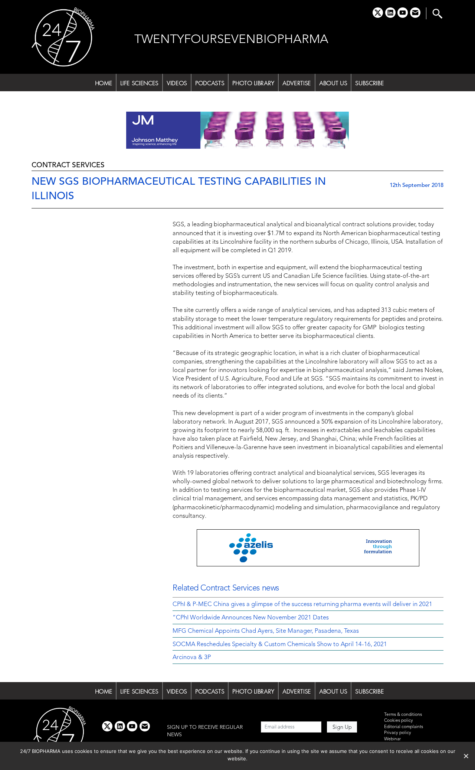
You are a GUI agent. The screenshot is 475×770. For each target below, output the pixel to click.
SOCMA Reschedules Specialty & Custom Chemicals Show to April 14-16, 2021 (280, 645)
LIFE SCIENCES (139, 83)
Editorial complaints (403, 727)
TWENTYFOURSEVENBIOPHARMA (231, 40)
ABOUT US (333, 83)
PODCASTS (209, 83)
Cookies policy (398, 720)
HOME (103, 83)
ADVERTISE (296, 83)
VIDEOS (177, 83)
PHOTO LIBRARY (253, 83)
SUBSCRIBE (369, 83)
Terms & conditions (403, 715)
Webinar (392, 739)
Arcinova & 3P (192, 658)
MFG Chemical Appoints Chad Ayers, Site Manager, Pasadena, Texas (266, 631)
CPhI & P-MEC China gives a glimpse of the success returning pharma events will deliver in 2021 (302, 605)
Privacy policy (397, 733)
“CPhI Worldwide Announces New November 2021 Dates (251, 618)
